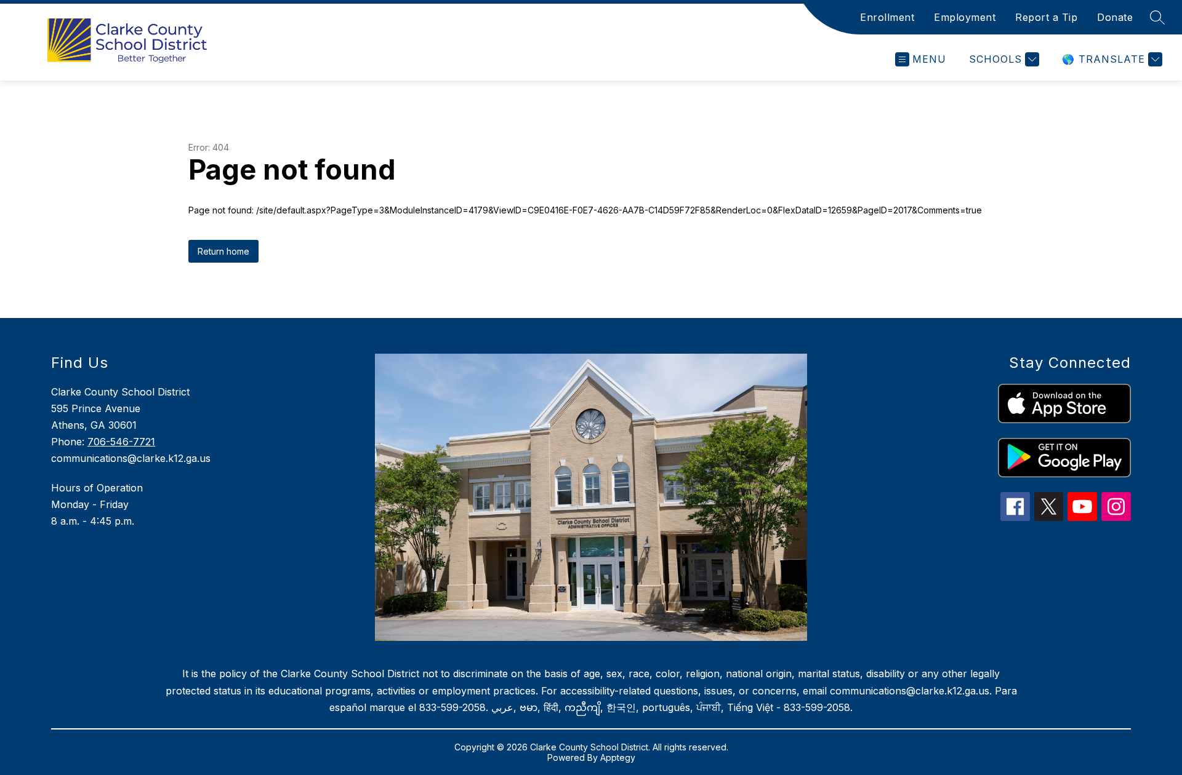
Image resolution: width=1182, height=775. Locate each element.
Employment (964, 17)
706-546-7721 (121, 441)
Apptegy (617, 757)
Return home (223, 251)
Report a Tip (1046, 17)
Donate (1115, 17)
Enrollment (887, 17)
